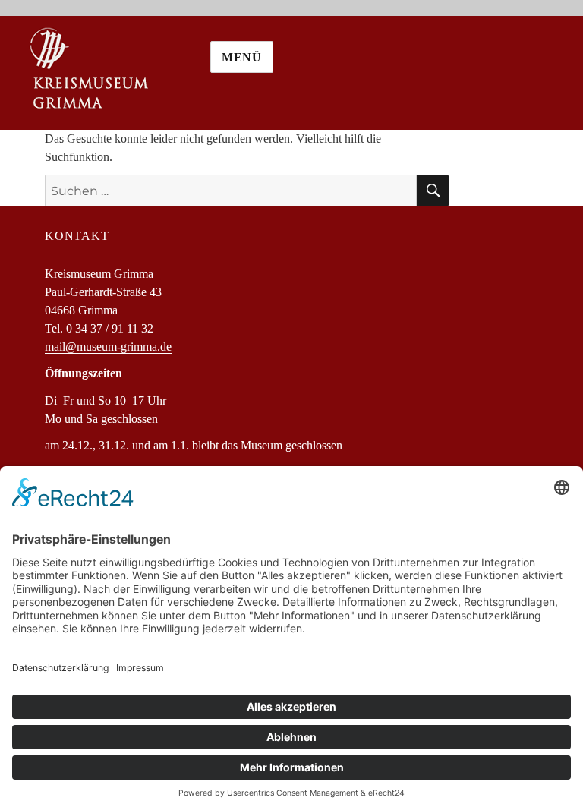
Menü (242, 57)
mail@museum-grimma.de (108, 346)
